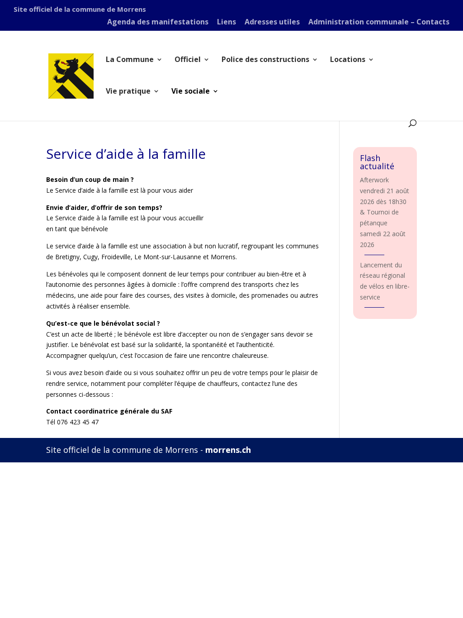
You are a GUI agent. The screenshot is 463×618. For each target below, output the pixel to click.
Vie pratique (128, 92)
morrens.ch (228, 449)
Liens (226, 22)
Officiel (188, 60)
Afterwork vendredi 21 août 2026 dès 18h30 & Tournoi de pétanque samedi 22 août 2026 (384, 212)
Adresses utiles (272, 22)
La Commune (130, 60)
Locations (347, 60)
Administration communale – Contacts (378, 22)
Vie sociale (190, 92)
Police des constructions (265, 60)
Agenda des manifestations (157, 22)
